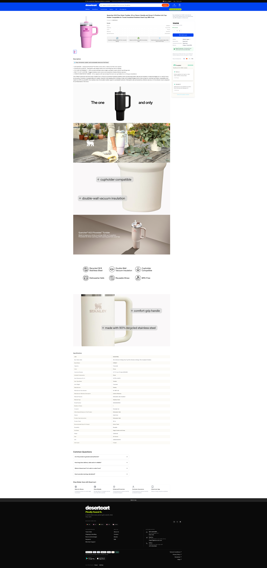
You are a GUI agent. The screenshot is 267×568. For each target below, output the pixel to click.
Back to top (133, 500)
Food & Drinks (104, 9)
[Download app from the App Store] (101, 558)
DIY (116, 9)
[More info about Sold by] (190, 39)
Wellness (88, 9)
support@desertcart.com (155, 540)
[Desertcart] (91, 5)
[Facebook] (180, 522)
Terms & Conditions (176, 552)
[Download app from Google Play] (90, 558)
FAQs (180, 559)
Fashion (111, 9)
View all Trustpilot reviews (183, 94)
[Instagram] (174, 522)
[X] (177, 522)
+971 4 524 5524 (153, 546)
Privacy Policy (177, 554)
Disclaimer (178, 557)
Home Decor (95, 9)
